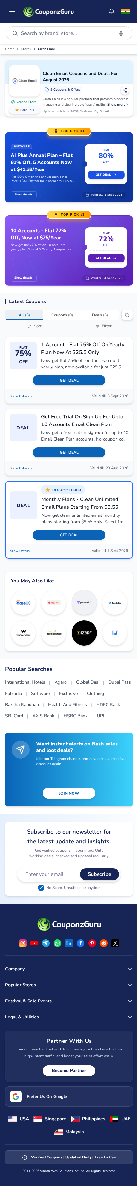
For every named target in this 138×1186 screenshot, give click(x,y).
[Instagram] (22, 943)
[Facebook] (80, 943)
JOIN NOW (69, 793)
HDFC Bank (108, 705)
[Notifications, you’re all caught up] (112, 11)
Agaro (61, 682)
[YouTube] (34, 943)
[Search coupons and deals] (127, 315)
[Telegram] (45, 943)
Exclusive (68, 693)
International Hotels (25, 682)
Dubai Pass (119, 682)
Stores (26, 49)
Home (9, 49)
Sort (38, 326)
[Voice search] (121, 33)
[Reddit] (103, 943)
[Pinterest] (92, 943)
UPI (100, 716)
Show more (116, 104)
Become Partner (69, 1070)
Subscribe (99, 874)
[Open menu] (12, 11)
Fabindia (13, 693)
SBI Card (14, 716)
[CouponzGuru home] (48, 11)
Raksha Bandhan (22, 705)
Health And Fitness (67, 705)
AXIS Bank (43, 716)
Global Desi (87, 682)
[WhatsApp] (57, 943)
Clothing (95, 693)
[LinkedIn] (69, 943)
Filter (107, 326)
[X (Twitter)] (115, 943)
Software (40, 693)
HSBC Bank (76, 716)
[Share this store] (124, 90)
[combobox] (66, 33)
